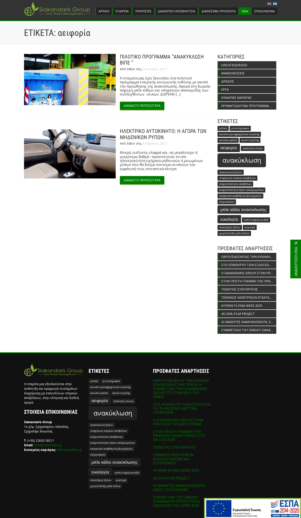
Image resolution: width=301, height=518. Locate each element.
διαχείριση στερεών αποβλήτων (237, 178)
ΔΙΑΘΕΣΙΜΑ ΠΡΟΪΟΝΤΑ (218, 11)
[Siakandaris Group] (57, 16)
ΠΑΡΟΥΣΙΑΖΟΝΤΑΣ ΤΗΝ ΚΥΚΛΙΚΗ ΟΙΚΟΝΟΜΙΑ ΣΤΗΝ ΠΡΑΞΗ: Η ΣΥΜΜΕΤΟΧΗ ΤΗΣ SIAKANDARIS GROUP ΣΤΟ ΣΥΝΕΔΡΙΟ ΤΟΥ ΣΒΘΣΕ (248, 257)
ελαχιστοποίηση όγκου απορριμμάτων (241, 189)
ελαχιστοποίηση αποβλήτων (235, 184)
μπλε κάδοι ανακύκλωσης (243, 209)
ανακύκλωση (241, 160)
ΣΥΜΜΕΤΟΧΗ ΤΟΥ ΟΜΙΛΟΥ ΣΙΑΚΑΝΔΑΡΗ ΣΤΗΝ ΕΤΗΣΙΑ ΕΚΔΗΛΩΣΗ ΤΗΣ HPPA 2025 (248, 330)
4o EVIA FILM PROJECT (238, 314)
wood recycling (250, 140)
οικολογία (229, 219)
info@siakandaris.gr (48, 445)
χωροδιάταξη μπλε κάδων (234, 233)
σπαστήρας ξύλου (229, 227)
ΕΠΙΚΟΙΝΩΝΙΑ (264, 11)
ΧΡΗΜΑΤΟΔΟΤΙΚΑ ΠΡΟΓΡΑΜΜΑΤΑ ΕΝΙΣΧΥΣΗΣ (248, 106)
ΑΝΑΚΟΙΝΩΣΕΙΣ (233, 73)
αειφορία (228, 147)
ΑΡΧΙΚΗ (103, 11)
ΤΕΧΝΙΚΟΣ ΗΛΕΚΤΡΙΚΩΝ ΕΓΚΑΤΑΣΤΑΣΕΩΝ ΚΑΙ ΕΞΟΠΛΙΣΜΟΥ (248, 297)
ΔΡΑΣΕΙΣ (227, 81)
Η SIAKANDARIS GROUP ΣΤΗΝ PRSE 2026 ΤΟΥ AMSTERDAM (248, 273)
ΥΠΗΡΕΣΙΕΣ (143, 11)
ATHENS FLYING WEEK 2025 (241, 305)
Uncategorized (234, 65)
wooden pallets (228, 140)
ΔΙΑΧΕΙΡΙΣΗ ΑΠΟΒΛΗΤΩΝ (176, 11)
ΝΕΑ (245, 11)
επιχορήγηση (226, 201)
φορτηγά (250, 227)
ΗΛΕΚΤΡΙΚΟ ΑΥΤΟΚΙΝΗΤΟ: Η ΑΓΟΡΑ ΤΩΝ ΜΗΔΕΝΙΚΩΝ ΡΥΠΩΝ (163, 134)
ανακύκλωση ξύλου (230, 172)
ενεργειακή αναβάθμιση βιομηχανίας (240, 195)
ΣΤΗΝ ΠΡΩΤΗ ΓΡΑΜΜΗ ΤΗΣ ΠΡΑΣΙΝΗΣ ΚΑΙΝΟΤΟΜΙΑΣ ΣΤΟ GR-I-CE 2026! (248, 281)
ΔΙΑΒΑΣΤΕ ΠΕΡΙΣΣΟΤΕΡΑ (142, 105)
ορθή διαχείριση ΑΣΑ (256, 219)
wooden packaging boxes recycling (239, 134)
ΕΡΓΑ (225, 89)
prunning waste (240, 128)
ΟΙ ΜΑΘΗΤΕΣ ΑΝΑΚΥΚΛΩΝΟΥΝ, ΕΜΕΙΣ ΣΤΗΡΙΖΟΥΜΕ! (248, 322)
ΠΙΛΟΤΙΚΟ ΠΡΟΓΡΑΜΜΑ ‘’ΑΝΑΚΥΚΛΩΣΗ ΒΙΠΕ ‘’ (162, 60)
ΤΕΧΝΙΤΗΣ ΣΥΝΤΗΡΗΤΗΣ (239, 289)
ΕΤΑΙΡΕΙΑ (122, 11)
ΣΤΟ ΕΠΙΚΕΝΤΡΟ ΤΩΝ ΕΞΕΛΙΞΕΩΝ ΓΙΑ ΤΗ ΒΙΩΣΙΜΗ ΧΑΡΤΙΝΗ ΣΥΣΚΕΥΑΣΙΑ (248, 265)
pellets (223, 128)
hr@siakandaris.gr (69, 450)
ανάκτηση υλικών (253, 148)
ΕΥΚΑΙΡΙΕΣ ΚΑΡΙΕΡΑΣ (236, 98)
